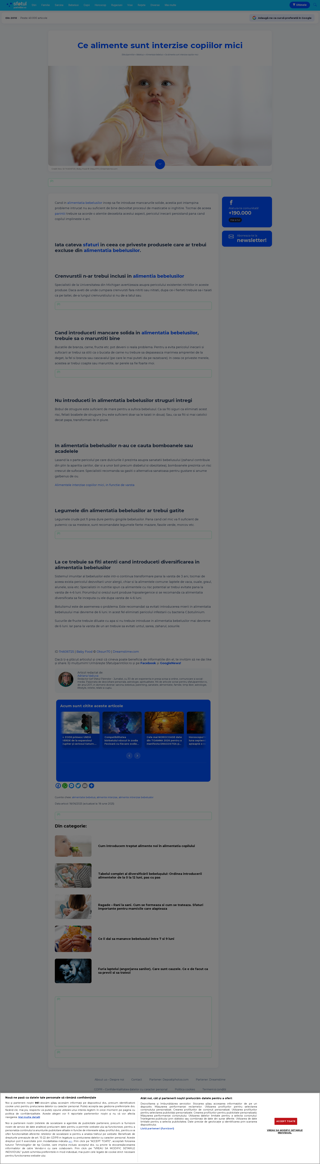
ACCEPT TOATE (286, 1121)
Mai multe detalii (29, 1117)
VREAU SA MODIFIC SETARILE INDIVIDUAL (285, 1131)
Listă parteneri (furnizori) (157, 1128)
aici (70, 1141)
